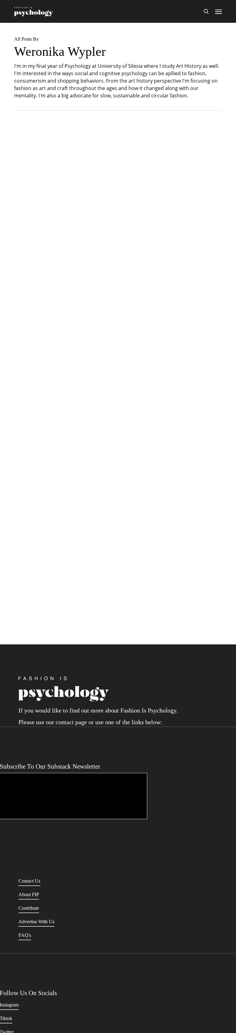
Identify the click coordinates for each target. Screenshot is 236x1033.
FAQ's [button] (24, 935)
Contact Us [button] (29, 881)
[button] (218, 11)
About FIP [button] (28, 894)
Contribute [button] (28, 908)
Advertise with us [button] (36, 921)
